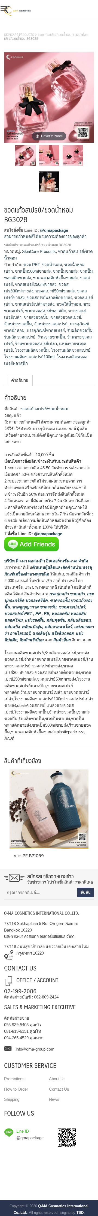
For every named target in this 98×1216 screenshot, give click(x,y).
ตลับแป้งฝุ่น (31, 626)
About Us (57, 1078)
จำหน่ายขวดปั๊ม (18, 323)
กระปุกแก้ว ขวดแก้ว (66, 593)
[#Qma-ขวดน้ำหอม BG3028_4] (49, 182)
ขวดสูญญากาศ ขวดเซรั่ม (33, 607)
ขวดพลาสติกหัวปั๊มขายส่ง (55, 277)
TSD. (80, 1213)
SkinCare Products (19, 35)
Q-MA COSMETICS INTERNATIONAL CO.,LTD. (41, 913)
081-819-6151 (16, 1031)
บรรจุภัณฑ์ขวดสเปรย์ (46, 330)
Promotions (14, 1078)
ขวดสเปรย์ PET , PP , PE (26, 613)
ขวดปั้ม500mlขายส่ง (33, 271)
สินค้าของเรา (16, 27)
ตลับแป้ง (12, 626)
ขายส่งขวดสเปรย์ (66, 317)
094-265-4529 (16, 1038)
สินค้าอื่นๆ (62, 639)
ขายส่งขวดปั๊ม (36, 317)
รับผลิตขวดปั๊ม (80, 330)
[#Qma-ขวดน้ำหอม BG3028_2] (49, 156)
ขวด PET (31, 264)
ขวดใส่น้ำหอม (68, 304)
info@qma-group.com (35, 1049)
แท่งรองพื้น (34, 620)
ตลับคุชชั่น (55, 620)
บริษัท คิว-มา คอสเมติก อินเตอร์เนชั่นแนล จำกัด (46, 560)
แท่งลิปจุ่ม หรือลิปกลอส (52, 633)
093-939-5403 (16, 1024)
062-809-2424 (46, 997)
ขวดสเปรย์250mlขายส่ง (35, 284)
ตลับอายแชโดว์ (57, 626)
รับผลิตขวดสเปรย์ (19, 337)
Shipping (11, 1099)
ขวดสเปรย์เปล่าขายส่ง (34, 304)
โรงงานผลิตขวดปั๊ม (32, 350)
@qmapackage (54, 230)
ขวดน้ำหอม (52, 264)
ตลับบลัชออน (78, 620)
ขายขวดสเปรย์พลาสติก (45, 310)
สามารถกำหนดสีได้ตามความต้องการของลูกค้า (45, 236)
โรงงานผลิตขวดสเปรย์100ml (29, 356)
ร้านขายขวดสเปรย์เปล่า (36, 343)
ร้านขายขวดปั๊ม (51, 337)
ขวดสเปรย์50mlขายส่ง (55, 291)
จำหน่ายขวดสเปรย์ (51, 323)
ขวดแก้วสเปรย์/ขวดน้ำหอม (55, 35)
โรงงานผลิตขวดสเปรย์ (70, 350)
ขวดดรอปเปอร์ (71, 607)
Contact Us (59, 1089)
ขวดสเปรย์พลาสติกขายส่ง (49, 297)
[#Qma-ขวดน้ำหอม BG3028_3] (73, 156)
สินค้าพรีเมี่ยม (31, 639)
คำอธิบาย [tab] (19, 380)
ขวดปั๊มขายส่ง (65, 271)
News (54, 1099)
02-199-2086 (20, 991)
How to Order (16, 1089)
